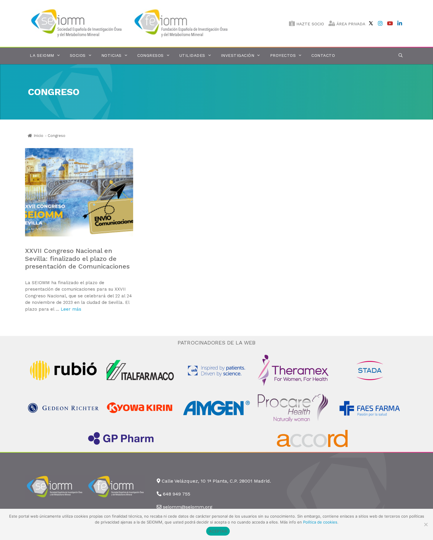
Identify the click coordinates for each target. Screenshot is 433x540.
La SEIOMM (42, 55)
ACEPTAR (218, 531)
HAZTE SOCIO (309, 23)
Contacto (323, 55)
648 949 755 (176, 494)
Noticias (111, 55)
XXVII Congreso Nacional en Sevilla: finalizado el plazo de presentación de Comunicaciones (77, 258)
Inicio (38, 135)
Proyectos (283, 55)
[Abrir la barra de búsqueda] (400, 55)
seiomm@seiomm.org (187, 507)
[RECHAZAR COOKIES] (426, 524)
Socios (78, 55)
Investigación (237, 55)
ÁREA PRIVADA (350, 23)
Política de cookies (320, 522)
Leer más (71, 309)
